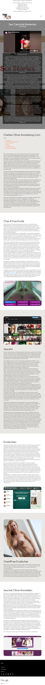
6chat (21, 195)
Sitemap (2, 667)
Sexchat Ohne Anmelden (11, 148)
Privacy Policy (3, 669)
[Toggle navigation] (40, 16)
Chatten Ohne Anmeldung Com (12, 141)
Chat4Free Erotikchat (10, 147)
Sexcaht (7, 144)
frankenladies (12, 272)
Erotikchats (8, 145)
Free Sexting (8, 140)
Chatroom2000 (10, 79)
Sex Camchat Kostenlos (22, 24)
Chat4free (27, 565)
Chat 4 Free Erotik (9, 143)
